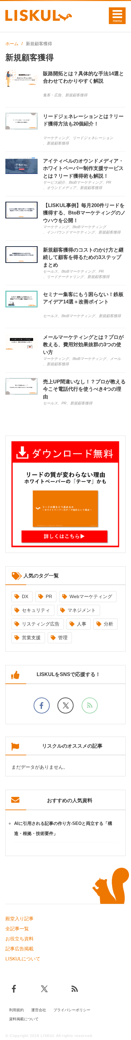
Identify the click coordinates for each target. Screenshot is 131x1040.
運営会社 (38, 1010)
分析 (108, 624)
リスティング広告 (40, 624)
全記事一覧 (17, 928)
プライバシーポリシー (71, 1010)
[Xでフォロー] (65, 705)
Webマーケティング (91, 596)
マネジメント (82, 610)
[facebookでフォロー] (42, 705)
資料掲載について (24, 1019)
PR (49, 596)
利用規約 (16, 1010)
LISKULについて (22, 958)
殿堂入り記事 (19, 918)
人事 (81, 624)
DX (25, 596)
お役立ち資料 (19, 938)
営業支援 (31, 637)
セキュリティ (36, 610)
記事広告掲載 (19, 948)
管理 (63, 637)
